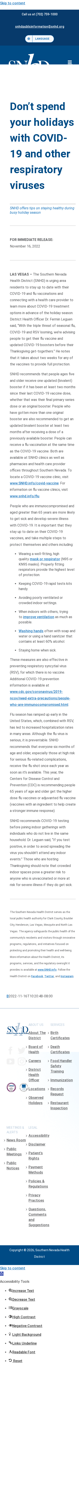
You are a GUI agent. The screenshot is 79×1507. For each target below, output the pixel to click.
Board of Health (36, 1049)
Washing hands (31, 631)
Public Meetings (14, 1151)
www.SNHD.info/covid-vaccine (34, 483)
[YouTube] (10, 1062)
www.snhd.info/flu (24, 496)
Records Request (57, 1091)
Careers (35, 1061)
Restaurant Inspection (59, 1105)
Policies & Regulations (38, 1184)
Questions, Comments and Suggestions (39, 1217)
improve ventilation (38, 617)
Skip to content (12, 3)
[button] (2, 1274)
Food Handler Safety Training (61, 1066)
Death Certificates (60, 1049)
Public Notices (13, 1165)
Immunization (61, 1080)
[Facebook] (10, 1051)
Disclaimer (37, 1144)
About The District (37, 1035)
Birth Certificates (60, 1035)
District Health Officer (35, 1075)
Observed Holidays (36, 1100)
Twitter (49, 976)
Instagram (67, 976)
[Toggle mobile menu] (70, 62)
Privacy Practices (36, 1198)
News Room (16, 1140)
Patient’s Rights (36, 1155)
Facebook (37, 976)
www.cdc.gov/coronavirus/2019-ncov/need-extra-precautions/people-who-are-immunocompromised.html (40, 698)
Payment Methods (36, 1169)
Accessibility (39, 1135)
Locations (37, 1089)
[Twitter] (22, 1051)
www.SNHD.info (47, 969)
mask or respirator (45, 559)
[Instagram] (22, 1062)
